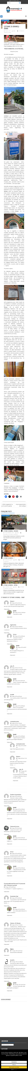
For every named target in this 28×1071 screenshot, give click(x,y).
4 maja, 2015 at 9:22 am (16, 603)
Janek (14, 31)
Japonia (11, 588)
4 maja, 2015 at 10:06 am (16, 626)
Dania (9, 32)
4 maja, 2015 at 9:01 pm (19, 837)
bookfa (12, 960)
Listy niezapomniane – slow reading (21, 505)
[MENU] (1, 16)
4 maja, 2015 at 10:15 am (16, 667)
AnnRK (12, 694)
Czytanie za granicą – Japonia (10, 585)
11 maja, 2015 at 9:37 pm (16, 950)
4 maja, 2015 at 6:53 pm (16, 696)
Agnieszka (13, 625)
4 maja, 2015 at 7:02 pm (16, 723)
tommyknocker (14, 721)
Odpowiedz (6, 609)
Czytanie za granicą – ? (8, 558)
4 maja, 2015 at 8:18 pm (16, 828)
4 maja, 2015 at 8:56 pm (16, 898)
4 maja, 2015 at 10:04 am (19, 612)
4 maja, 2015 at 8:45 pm (19, 636)
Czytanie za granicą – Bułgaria (10, 531)
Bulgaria (5, 534)
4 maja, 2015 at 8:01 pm (16, 796)
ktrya (14, 634)
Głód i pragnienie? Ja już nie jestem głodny (7, 505)
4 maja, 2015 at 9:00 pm (19, 809)
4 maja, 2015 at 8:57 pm (19, 680)
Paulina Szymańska (15, 794)
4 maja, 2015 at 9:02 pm (19, 868)
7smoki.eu (9, 46)
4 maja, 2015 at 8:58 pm (19, 706)
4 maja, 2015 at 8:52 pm (10, 887)
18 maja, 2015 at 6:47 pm (19, 984)
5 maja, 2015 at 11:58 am (16, 925)
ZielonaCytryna (14, 826)
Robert (12, 601)
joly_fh (12, 666)
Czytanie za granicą (5, 20)
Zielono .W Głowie (15, 923)
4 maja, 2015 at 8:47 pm (16, 853)
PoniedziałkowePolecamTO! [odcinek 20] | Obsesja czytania (14, 884)
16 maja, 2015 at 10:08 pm (17, 961)
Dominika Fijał (14, 896)
